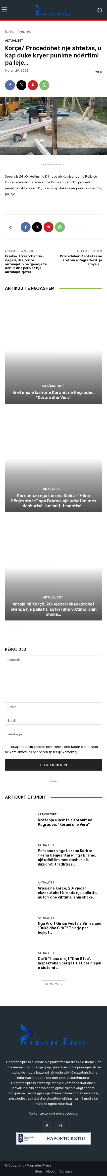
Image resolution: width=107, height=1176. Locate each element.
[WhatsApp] (44, 85)
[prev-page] (8, 630)
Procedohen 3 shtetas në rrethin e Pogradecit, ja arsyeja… (81, 260)
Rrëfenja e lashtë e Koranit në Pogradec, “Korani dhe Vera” (53, 395)
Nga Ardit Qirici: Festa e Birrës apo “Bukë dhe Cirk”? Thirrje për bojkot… (69, 928)
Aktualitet (24, 31)
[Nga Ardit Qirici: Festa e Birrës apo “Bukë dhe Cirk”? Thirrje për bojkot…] (19, 925)
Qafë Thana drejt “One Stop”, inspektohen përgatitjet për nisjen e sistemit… (69, 963)
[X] (21, 85)
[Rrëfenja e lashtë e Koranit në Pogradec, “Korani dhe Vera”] (53, 350)
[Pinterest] (33, 85)
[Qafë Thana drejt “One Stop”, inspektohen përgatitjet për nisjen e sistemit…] (19, 960)
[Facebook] (10, 85)
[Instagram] (60, 1126)
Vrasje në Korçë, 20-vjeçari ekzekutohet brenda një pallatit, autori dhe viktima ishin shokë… (53, 609)
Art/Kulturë (53, 385)
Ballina (9, 31)
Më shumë (52, 984)
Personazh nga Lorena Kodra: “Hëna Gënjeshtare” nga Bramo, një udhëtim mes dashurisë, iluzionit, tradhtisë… (53, 500)
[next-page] (16, 630)
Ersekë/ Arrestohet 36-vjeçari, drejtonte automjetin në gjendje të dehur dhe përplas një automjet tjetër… (26, 264)
